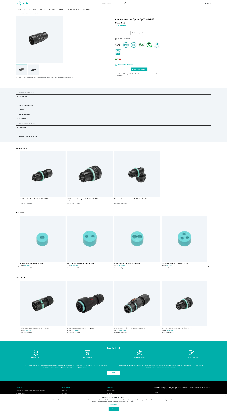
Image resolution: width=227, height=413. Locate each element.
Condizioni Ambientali (26, 105)
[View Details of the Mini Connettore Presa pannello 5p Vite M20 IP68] (90, 174)
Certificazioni (23, 118)
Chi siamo (64, 393)
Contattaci (113, 372)
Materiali (22, 110)
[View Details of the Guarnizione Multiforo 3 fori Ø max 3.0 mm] (184, 239)
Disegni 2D (22, 127)
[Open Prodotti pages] (24, 9)
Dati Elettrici (23, 96)
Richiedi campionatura (138, 33)
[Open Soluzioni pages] (36, 9)
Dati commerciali (24, 114)
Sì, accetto (114, 409)
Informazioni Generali (26, 92)
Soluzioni (64, 390)
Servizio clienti (111, 390)
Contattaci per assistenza (125, 64)
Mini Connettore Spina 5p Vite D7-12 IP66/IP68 (27, 13)
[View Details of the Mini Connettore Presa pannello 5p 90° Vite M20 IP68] (137, 174)
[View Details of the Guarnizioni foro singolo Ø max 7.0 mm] (43, 239)
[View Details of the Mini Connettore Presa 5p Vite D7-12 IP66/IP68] (43, 174)
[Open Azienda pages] (55, 9)
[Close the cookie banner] (225, 395)
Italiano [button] (207, 3)
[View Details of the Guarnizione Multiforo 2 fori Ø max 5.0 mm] (137, 239)
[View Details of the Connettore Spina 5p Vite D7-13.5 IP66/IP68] (90, 303)
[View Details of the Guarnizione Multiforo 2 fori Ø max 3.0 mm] (90, 239)
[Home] (24, 3)
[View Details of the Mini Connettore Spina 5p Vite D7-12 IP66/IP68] (43, 303)
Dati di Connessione (25, 101)
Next (209, 266)
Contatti (109, 393)
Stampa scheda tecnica (140, 69)
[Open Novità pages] (64, 9)
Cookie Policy (113, 404)
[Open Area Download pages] (79, 9)
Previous (18, 266)
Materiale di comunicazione (28, 136)
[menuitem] (21, 9)
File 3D (21, 132)
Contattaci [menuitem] (86, 9)
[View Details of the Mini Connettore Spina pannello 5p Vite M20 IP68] (184, 303)
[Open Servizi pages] (45, 9)
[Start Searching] (125, 3)
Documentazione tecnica (27, 123)
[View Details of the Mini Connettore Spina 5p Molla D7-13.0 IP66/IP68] (137, 303)
